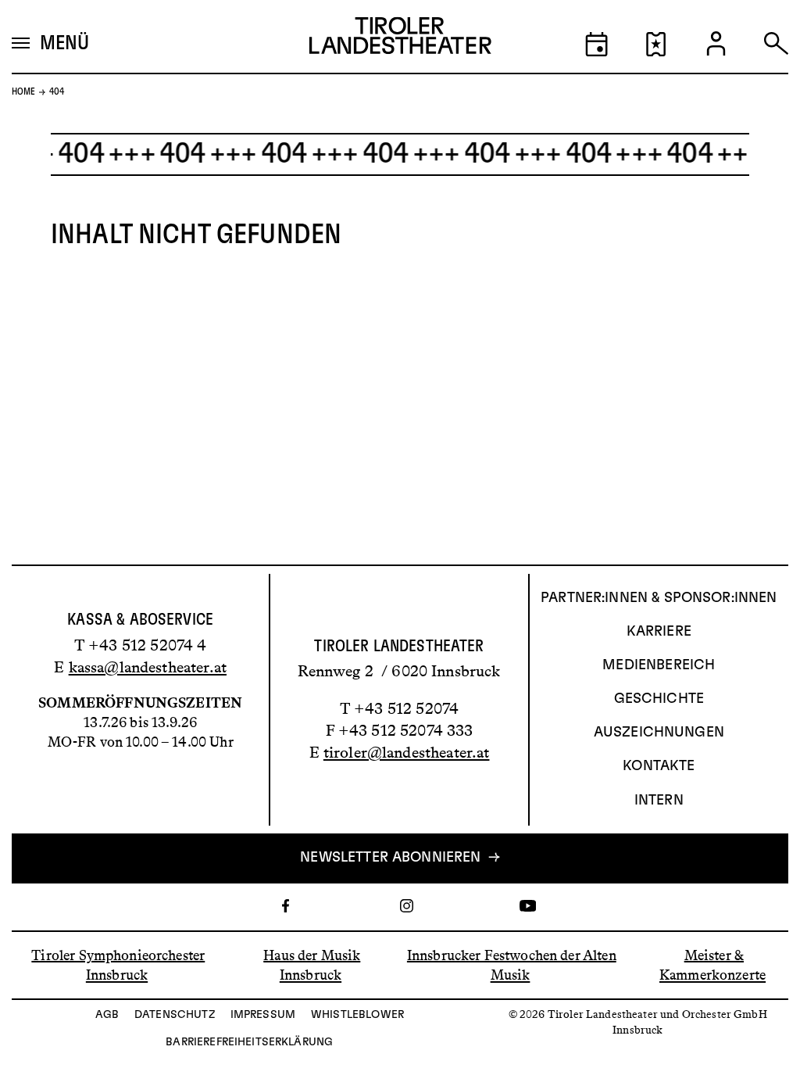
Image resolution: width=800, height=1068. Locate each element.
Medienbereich (658, 665)
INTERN (659, 801)
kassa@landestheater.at (148, 667)
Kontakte (659, 766)
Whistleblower (357, 1014)
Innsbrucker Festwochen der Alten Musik (511, 964)
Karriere (659, 632)
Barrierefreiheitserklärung (249, 1042)
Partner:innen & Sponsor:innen (659, 598)
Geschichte (659, 699)
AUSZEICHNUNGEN (659, 733)
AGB (107, 1014)
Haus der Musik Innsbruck (311, 964)
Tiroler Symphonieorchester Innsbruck (118, 964)
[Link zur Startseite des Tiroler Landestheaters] (400, 40)
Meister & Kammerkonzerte (712, 964)
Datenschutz (174, 1014)
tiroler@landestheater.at (406, 752)
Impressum (262, 1014)
